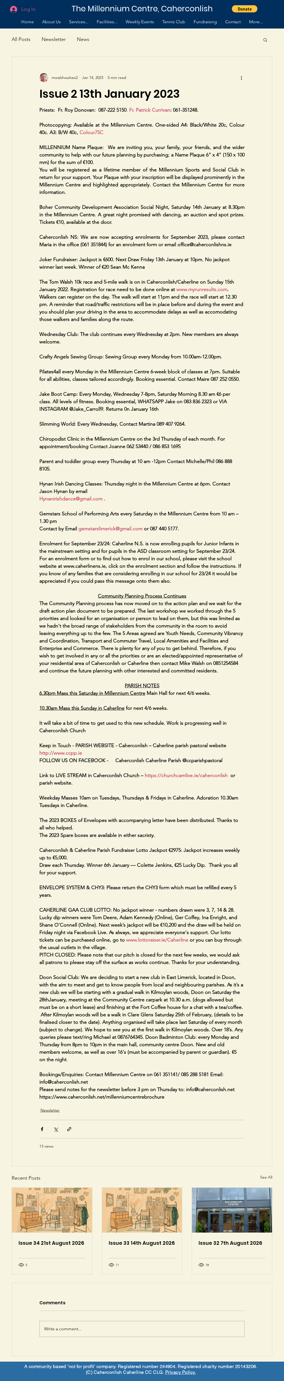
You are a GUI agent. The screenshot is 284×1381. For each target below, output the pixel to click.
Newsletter (54, 39)
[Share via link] (69, 1129)
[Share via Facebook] (42, 1129)
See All (266, 1177)
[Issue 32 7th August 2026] (232, 1210)
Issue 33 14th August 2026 (142, 1242)
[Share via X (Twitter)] (55, 1129)
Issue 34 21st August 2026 (51, 1242)
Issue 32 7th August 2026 (230, 1242)
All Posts (21, 39)
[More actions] (241, 77)
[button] (244, 8)
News (83, 39)
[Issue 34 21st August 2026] (52, 1210)
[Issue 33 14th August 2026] (142, 1210)
